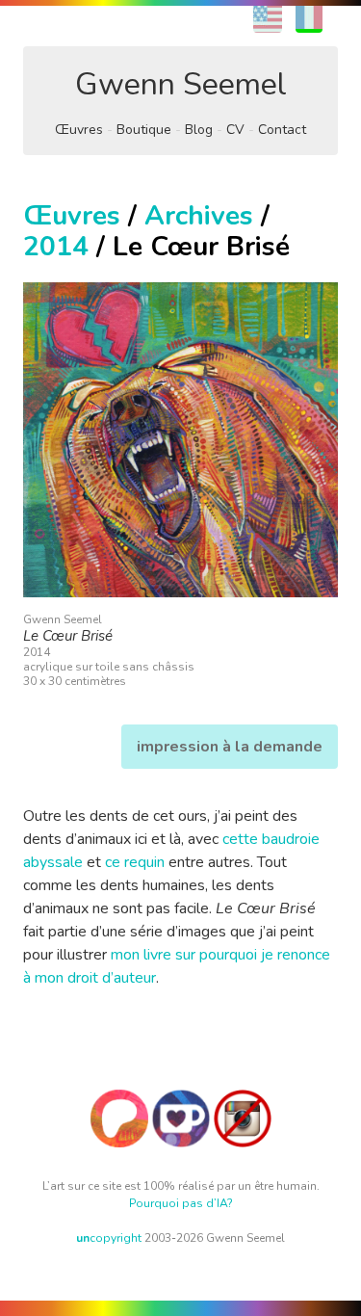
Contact (282, 129)
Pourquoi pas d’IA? (181, 1203)
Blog (199, 129)
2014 (56, 246)
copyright (109, 1238)
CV (235, 129)
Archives (198, 215)
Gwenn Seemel (181, 84)
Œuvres (79, 129)
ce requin (135, 862)
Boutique (143, 129)
